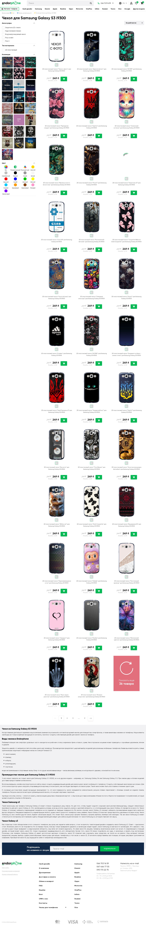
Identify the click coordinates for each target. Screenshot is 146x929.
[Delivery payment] (57, 922)
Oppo (71, 9)
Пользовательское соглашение (11, 871)
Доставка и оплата (47, 877)
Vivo (119, 9)
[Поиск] (90, 3)
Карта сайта (5, 867)
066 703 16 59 (106, 3)
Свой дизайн (27, 9)
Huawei (105, 9)
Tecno (113, 9)
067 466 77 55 (103, 866)
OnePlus (89, 9)
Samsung (38, 9)
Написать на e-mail (129, 863)
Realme (63, 9)
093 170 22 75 (103, 870)
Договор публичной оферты (10, 874)
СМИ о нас (43, 899)
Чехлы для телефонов (48, 907)
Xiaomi (47, 9)
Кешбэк (42, 890)
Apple (55, 9)
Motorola (79, 9)
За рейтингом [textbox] (131, 23)
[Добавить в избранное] (71, 31)
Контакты (43, 903)
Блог (41, 894)
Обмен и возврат (46, 881)
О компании (44, 868)
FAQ (40, 886)
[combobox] (134, 23)
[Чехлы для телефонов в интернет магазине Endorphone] (11, 3)
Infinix (97, 9)
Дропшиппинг (45, 873)
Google (127, 9)
